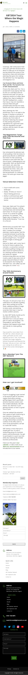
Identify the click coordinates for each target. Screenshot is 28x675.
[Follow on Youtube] (22, 627)
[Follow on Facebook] (18, 31)
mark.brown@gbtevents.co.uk (13, 494)
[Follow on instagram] (18, 627)
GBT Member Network (11, 572)
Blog (7, 570)
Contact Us (8, 577)
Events (7, 563)
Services (8, 565)
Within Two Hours (12, 499)
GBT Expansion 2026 (11, 574)
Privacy (9, 669)
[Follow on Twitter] (21, 31)
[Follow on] (5, 25)
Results (7, 567)
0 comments (17, 26)
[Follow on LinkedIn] (24, 31)
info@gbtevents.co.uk (11, 491)
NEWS (10, 26)
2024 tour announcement (11, 446)
